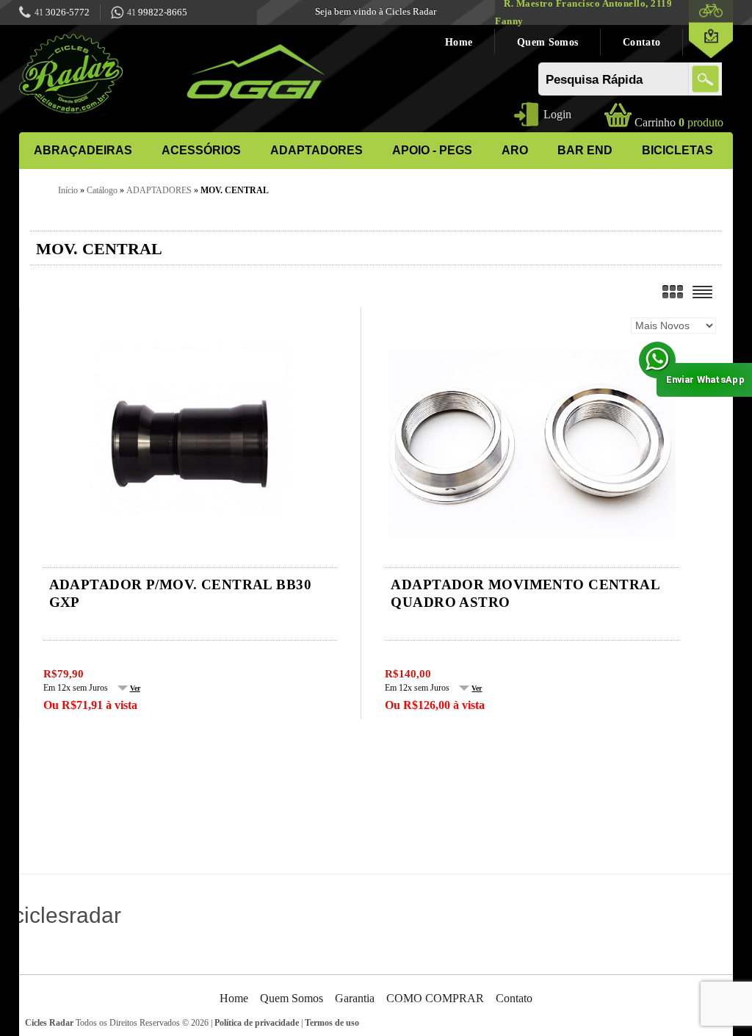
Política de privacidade (256, 1023)
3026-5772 (62, 12)
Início (68, 190)
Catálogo (102, 190)
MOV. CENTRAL (234, 190)
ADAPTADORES (159, 190)
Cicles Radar (49, 1023)
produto (678, 122)
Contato (641, 42)
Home (458, 42)
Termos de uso (332, 1023)
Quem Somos (547, 42)
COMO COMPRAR (435, 998)
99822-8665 (157, 12)
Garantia (355, 998)
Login (557, 114)
